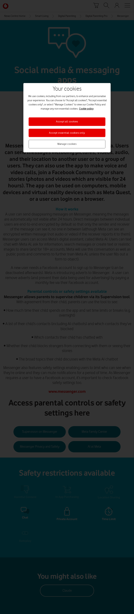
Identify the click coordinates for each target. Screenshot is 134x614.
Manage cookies (67, 144)
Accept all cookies (67, 121)
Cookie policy (86, 108)
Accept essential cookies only (67, 132)
